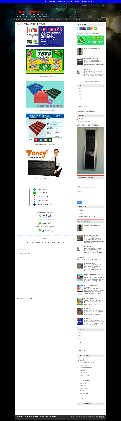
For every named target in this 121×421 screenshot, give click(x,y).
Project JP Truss (84, 375)
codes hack (101, 417)
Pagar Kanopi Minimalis (91, 58)
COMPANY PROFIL (85, 393)
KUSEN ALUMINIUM (85, 373)
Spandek (82, 378)
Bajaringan (28, 20)
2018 (80, 359)
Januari (82, 360)
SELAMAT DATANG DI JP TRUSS (31, 24)
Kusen (79, 101)
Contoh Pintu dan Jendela (92, 48)
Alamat (86, 20)
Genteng (80, 94)
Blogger (96, 81)
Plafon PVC (87, 308)
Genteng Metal (41, 20)
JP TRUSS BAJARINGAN (28, 11)
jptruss (81, 118)
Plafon (67, 20)
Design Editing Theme (99, 416)
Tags (87, 33)
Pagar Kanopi (81, 257)
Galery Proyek (96, 20)
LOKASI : (87, 318)
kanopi (79, 97)
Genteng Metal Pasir (85, 380)
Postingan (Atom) (28, 298)
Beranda (19, 20)
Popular (80, 33)
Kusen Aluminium (55, 20)
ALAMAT (80, 88)
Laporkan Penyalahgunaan (88, 111)
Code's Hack (75, 416)
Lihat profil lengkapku (84, 121)
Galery (79, 91)
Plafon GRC (83, 385)
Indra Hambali (52, 416)
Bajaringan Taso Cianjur (91, 298)
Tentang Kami (76, 20)
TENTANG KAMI (82, 107)
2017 (80, 398)
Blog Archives (95, 33)
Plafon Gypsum (84, 388)
